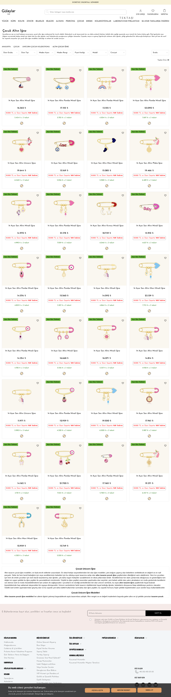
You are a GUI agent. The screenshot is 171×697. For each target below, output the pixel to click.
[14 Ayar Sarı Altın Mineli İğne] (21, 82)
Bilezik (50, 21)
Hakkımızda (8, 642)
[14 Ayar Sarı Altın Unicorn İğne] (21, 145)
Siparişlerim (8, 678)
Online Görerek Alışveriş (46, 642)
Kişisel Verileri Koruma (46, 648)
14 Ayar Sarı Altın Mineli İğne (22, 101)
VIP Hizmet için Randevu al (48, 673)
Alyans (60, 21)
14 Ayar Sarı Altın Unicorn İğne (22, 163)
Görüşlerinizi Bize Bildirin (46, 670)
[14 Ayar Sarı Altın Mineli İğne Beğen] (37, 70)
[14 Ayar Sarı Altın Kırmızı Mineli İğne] (106, 207)
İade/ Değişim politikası (46, 664)
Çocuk (80, 21)
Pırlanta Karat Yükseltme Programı (18, 652)
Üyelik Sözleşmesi (43, 680)
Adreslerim (8, 681)
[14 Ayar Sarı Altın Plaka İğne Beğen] (165, 133)
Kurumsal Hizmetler (77, 660)
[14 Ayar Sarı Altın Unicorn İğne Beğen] (37, 133)
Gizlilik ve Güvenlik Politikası (48, 677)
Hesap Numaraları (44, 661)
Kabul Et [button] (149, 690)
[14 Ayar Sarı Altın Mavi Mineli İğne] (106, 145)
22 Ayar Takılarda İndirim (155, 21)
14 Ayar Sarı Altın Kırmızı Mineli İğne (106, 226)
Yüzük (5, 21)
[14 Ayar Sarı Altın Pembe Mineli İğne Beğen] (80, 70)
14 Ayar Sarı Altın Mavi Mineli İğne (107, 163)
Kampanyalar (8, 662)
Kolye (21, 21)
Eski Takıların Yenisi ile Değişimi (16, 655)
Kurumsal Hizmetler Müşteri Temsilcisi (84, 663)
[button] (12, 82)
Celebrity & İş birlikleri (13, 648)
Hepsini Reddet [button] (123, 690)
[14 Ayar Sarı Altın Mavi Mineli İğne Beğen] (123, 133)
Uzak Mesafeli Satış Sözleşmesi (49, 683)
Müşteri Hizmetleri (43, 638)
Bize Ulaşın (41, 645)
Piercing (70, 21)
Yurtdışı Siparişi (43, 655)
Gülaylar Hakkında (10, 638)
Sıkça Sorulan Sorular (45, 667)
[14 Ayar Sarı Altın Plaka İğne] (149, 145)
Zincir (30, 21)
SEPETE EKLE (33, 92)
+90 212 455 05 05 (146, 672)
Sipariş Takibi (42, 652)
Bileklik (40, 21)
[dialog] (85, 690)
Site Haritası (9, 658)
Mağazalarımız (10, 645)
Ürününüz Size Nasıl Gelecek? (48, 658)
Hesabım (7, 674)
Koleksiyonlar (103, 21)
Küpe (13, 21)
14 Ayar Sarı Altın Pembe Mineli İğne (64, 101)
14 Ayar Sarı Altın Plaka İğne (149, 163)
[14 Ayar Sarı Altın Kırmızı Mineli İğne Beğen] (123, 195)
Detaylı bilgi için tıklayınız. (44, 694)
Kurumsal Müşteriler (76, 655)
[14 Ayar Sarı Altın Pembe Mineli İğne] (64, 82)
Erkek (89, 21)
